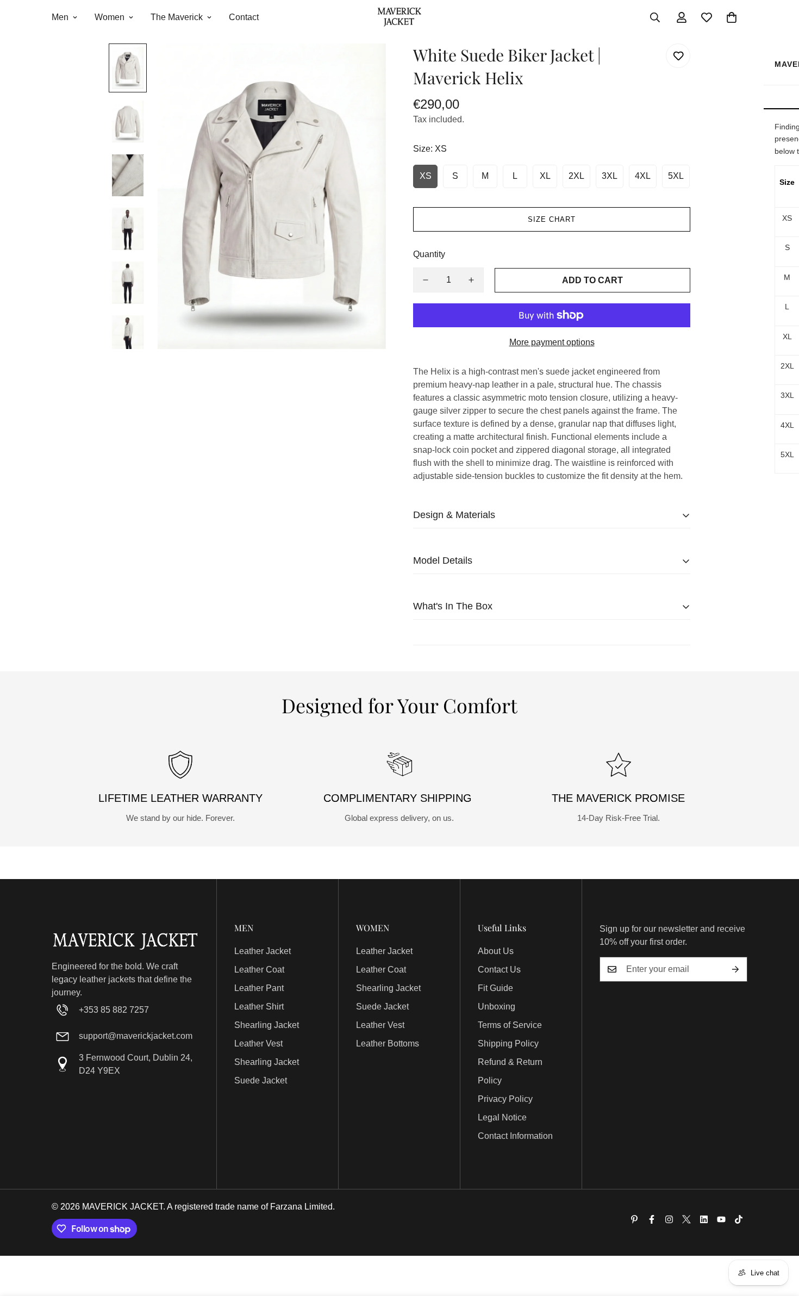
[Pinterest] (634, 1219)
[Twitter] (686, 1219)
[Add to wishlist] (678, 55)
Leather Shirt (259, 1006)
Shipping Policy (508, 1043)
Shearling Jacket (266, 1025)
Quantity (429, 254)
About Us (496, 951)
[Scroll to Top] (777, 1236)
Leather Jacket (262, 951)
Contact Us (499, 969)
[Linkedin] (704, 1219)
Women (109, 17)
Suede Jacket (260, 1080)
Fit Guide (495, 988)
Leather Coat (259, 969)
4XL (643, 175)
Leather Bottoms (387, 1043)
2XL (576, 175)
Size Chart (552, 219)
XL (545, 175)
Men (60, 17)
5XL (676, 175)
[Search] (655, 17)
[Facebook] (651, 1219)
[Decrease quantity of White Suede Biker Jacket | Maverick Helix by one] (426, 280)
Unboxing (496, 1006)
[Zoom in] (363, 66)
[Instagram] (669, 1219)
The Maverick (177, 17)
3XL (609, 175)
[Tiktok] (738, 1219)
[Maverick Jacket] (399, 18)
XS (426, 175)
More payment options (552, 342)
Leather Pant (259, 988)
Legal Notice (502, 1117)
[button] (731, 17)
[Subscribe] (735, 969)
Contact (244, 17)
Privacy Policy (505, 1099)
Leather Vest (258, 1043)
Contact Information (515, 1136)
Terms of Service (510, 1025)
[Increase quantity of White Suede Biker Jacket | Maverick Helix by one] (471, 280)
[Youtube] (721, 1219)
